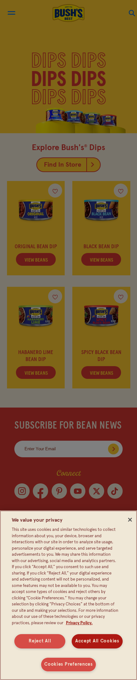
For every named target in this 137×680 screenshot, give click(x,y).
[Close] (130, 520)
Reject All (40, 641)
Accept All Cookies (97, 641)
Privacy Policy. (79, 623)
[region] (68, 595)
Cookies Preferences (68, 664)
